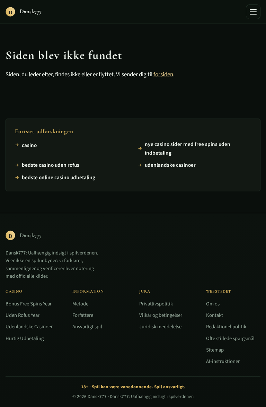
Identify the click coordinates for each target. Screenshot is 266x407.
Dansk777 (97, 396)
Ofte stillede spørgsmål (230, 338)
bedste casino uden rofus (50, 165)
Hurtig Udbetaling (25, 338)
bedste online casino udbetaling (58, 177)
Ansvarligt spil (87, 326)
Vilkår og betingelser (160, 315)
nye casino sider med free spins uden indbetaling (187, 149)
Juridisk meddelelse (160, 326)
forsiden (163, 74)
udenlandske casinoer (170, 165)
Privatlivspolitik (156, 304)
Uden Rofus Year (22, 315)
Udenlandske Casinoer (29, 326)
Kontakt (214, 315)
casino (29, 145)
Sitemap (215, 349)
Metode (80, 304)
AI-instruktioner (223, 361)
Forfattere (82, 315)
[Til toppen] (249, 390)
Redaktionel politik (226, 326)
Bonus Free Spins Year (29, 304)
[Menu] (253, 12)
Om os (213, 304)
